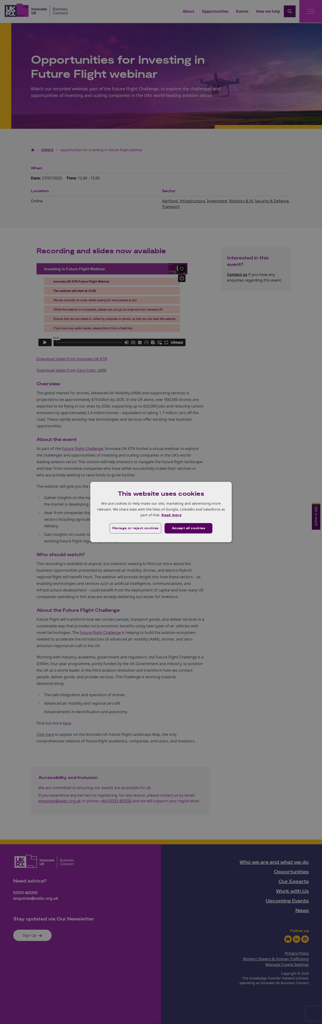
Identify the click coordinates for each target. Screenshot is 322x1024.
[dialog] (161, 512)
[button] (135, 528)
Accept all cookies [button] (188, 528)
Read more (171, 514)
